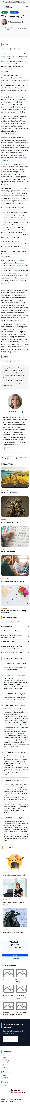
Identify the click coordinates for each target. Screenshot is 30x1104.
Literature (4, 490)
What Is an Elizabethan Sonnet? (13, 932)
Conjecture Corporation (17, 1099)
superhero (20, 263)
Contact (5, 1077)
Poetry (5, 929)
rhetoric (3, 56)
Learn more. (22, 2)
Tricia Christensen (15, 22)
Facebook (6, 1085)
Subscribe (15, 955)
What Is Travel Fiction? (9, 493)
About (4, 1075)
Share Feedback (23, 458)
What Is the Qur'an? (8, 552)
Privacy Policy (4, 1101)
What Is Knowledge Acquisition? (14, 875)
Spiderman (12, 265)
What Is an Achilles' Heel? (10, 522)
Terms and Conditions (13, 1101)
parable (16, 99)
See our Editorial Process (9, 457)
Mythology (5, 519)
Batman (21, 265)
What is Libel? (6, 979)
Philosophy (5, 578)
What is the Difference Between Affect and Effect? (8, 1014)
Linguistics (6, 899)
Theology (4, 549)
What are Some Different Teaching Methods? (20, 997)
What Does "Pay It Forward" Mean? (13, 581)
